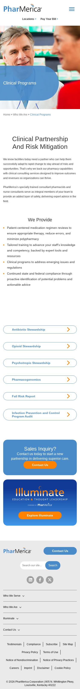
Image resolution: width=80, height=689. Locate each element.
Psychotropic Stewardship (31, 363)
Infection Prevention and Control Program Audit (36, 414)
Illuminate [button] (9, 618)
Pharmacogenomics (26, 379)
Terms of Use (50, 652)
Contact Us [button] (9, 629)
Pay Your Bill (49, 19)
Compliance (34, 644)
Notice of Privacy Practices (58, 660)
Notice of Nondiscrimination (22, 660)
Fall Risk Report (23, 396)
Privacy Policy (30, 652)
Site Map (68, 644)
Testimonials (14, 644)
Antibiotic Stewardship (28, 329)
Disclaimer (43, 668)
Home (6, 114)
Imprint (28, 668)
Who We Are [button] (10, 607)
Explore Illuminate (40, 515)
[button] (23, 8)
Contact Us (40, 465)
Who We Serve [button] (11, 595)
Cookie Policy (63, 668)
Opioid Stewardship (26, 346)
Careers (14, 668)
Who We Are (20, 114)
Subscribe (52, 644)
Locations (29, 19)
